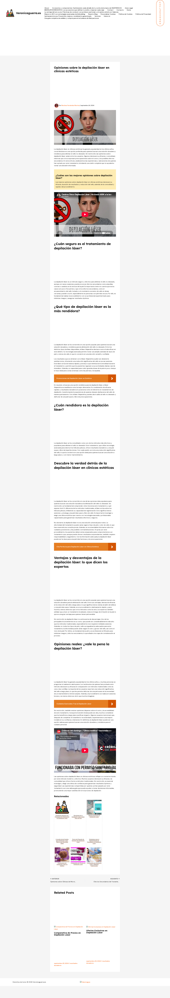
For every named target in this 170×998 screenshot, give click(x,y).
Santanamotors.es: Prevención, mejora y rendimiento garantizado (67, 16)
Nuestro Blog (92, 14)
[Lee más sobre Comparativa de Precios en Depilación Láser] (69, 928)
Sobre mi (107, 16)
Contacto (120, 10)
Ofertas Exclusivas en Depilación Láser (96, 931)
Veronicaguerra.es (28, 13)
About (46, 8)
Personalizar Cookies (108, 14)
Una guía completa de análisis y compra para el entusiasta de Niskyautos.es (71, 18)
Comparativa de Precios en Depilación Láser (67, 934)
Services (98, 16)
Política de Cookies (125, 14)
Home (129, 10)
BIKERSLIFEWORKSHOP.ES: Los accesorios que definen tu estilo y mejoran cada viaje (74, 10)
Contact (110, 10)
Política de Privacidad (143, 14)
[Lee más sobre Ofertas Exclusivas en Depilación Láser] (101, 927)
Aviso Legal (129, 8)
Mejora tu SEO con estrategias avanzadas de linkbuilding (64, 14)
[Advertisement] (85, 41)
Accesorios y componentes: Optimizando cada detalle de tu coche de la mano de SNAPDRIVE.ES (87, 8)
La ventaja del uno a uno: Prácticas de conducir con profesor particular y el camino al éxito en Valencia (81, 12)
